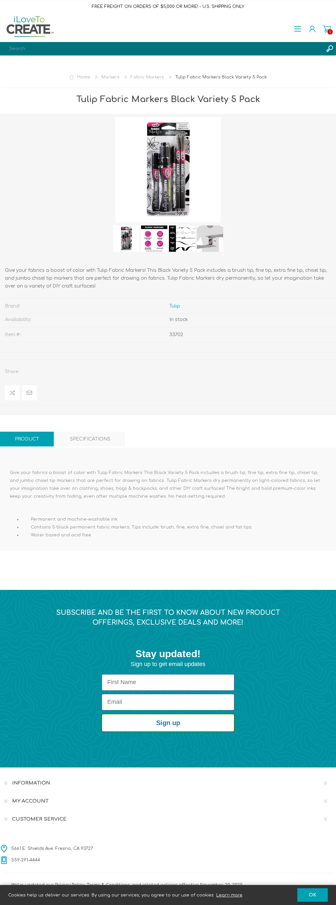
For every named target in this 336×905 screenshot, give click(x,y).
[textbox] (161, 48)
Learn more (229, 895)
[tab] (27, 439)
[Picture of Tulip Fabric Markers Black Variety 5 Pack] (126, 239)
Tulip (174, 306)
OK (312, 895)
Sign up (168, 722)
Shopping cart (327, 29)
